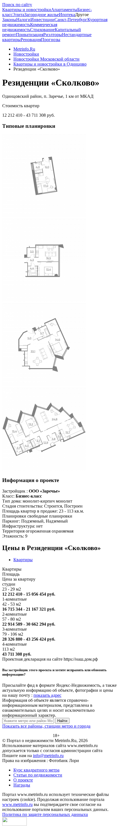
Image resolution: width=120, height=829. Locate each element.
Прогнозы (50, 39)
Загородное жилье (41, 14)
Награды (21, 785)
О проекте (23, 780)
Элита (18, 14)
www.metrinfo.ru (17, 804)
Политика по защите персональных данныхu (45, 814)
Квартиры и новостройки (26, 9)
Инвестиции (42, 19)
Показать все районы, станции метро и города (46, 726)
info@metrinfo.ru (48, 755)
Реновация (31, 39)
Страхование (42, 29)
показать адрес (47, 695)
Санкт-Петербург (70, 19)
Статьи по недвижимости (37, 775)
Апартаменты (64, 9)
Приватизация (29, 34)
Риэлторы (52, 34)
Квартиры (23, 559)
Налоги (23, 19)
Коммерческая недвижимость (29, 27)
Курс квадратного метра (36, 770)
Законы (9, 19)
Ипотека (67, 14)
